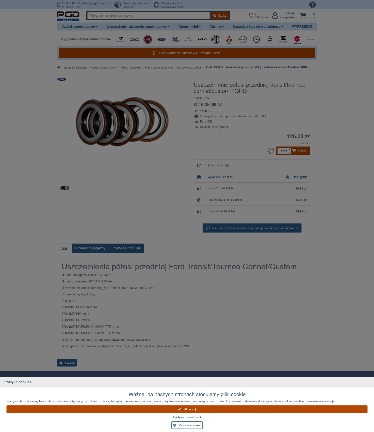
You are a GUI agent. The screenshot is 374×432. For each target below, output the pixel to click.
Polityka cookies (17, 381)
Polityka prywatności (187, 417)
